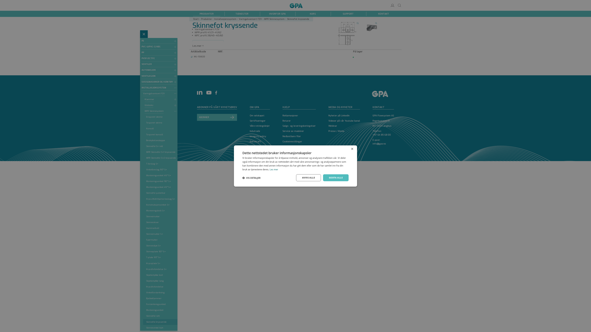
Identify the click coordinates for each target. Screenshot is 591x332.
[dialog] (295, 166)
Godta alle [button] (336, 177)
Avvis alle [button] (308, 177)
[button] (251, 178)
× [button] (352, 149)
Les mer (274, 169)
